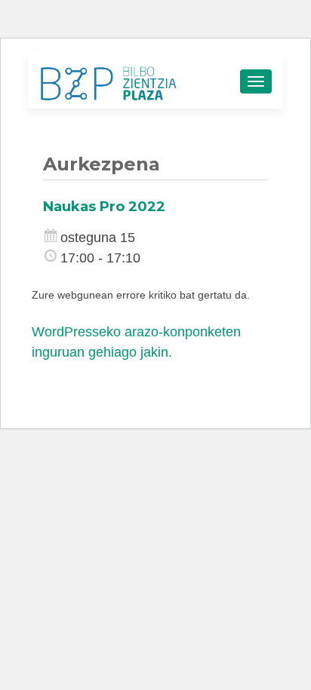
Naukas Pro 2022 (104, 206)
